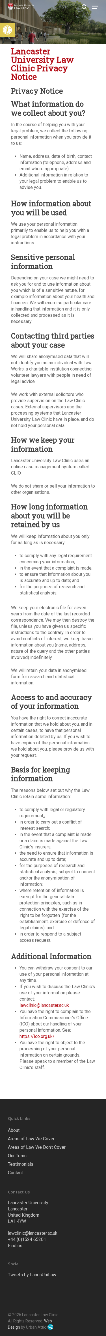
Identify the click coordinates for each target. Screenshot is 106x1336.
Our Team (17, 1155)
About (14, 1130)
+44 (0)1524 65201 (27, 1239)
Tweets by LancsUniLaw (32, 1274)
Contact (15, 1172)
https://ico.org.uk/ (37, 1036)
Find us (15, 1245)
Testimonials (20, 1164)
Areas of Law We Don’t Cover (37, 1147)
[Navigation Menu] (95, 7)
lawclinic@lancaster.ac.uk (44, 1005)
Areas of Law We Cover (31, 1138)
